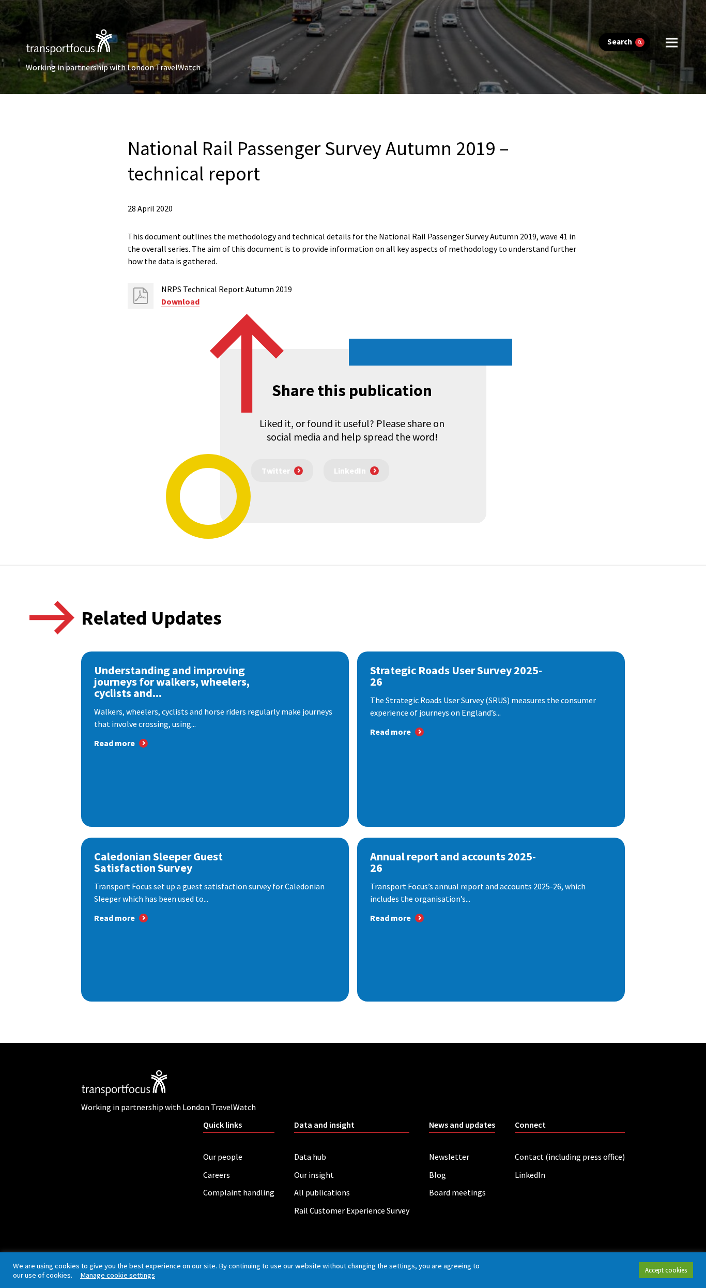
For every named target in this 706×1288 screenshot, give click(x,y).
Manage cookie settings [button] (117, 1275)
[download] (141, 296)
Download (180, 301)
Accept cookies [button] (666, 1270)
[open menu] (671, 42)
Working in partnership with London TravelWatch (113, 67)
